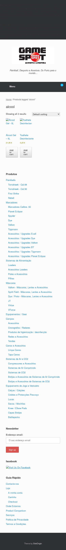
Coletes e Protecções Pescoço (23, 394)
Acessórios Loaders (18, 269)
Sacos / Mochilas (16, 403)
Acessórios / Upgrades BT (21, 247)
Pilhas (11, 278)
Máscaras (11, 283)
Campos (10, 318)
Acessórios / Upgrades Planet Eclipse (26, 256)
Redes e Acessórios (18, 336)
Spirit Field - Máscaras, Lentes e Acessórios (30, 291)
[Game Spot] (33, 55)
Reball (11, 197)
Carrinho (12, 497)
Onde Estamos (13, 506)
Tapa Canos (14, 354)
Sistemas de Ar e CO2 (17, 358)
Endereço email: (14, 434)
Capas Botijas (15, 412)
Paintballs (11, 180)
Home (9, 99)
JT (9, 300)
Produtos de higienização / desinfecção (27, 332)
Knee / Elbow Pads (17, 408)
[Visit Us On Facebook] (18, 467)
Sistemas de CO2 (17, 372)
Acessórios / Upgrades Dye (21, 238)
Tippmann (13, 229)
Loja (8, 488)
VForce (11, 309)
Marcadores (11, 202)
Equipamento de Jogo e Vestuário (22, 385)
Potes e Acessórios (17, 274)
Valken (11, 224)
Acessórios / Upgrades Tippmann (24, 251)
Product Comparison (16, 510)
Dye (10, 220)
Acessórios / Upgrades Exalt (22, 233)
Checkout (12, 501)
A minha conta (15, 492)
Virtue (11, 305)
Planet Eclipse (15, 211)
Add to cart (11, 152)
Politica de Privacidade (17, 519)
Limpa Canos (14, 350)
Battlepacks (14, 417)
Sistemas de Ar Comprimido (22, 367)
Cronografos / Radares (19, 327)
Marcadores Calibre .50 (19, 206)
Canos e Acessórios (16, 345)
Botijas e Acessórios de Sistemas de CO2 (29, 381)
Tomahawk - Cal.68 (17, 184)
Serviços (10, 515)
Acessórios (13, 323)
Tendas (11, 341)
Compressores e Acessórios (22, 363)
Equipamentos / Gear (16, 314)
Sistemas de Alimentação (18, 260)
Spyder (11, 215)
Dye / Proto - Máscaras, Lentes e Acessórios (30, 296)
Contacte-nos (12, 483)
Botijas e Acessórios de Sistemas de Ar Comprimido (34, 376)
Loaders (12, 265)
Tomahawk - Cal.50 (17, 189)
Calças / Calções (16, 390)
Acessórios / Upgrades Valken (23, 242)
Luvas (11, 399)
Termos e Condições (16, 524)
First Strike (13, 193)
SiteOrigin (37, 543)
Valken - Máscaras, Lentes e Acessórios (28, 287)
